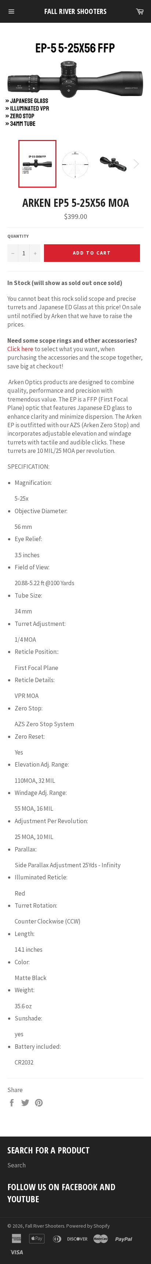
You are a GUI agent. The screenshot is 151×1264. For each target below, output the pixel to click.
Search (16, 1165)
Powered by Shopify (88, 1226)
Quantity (18, 236)
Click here (20, 349)
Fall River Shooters (75, 11)
